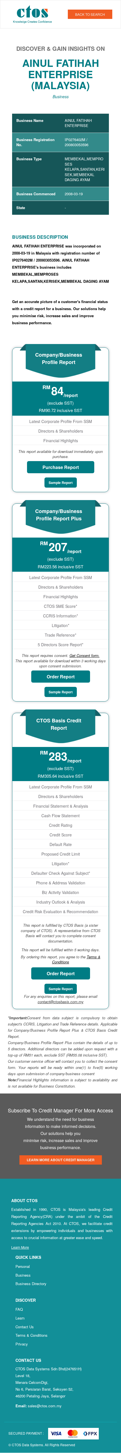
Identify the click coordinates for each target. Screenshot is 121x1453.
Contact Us (24, 1326)
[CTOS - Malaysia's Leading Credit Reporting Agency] (34, 13)
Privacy (21, 1344)
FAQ (19, 1309)
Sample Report (61, 482)
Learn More (20, 1247)
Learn (19, 1318)
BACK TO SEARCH (90, 14)
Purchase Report (60, 467)
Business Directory (30, 1283)
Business (23, 1275)
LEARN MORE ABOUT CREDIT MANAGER (61, 1159)
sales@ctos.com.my (45, 1405)
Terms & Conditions (31, 1335)
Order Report (61, 676)
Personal (22, 1266)
